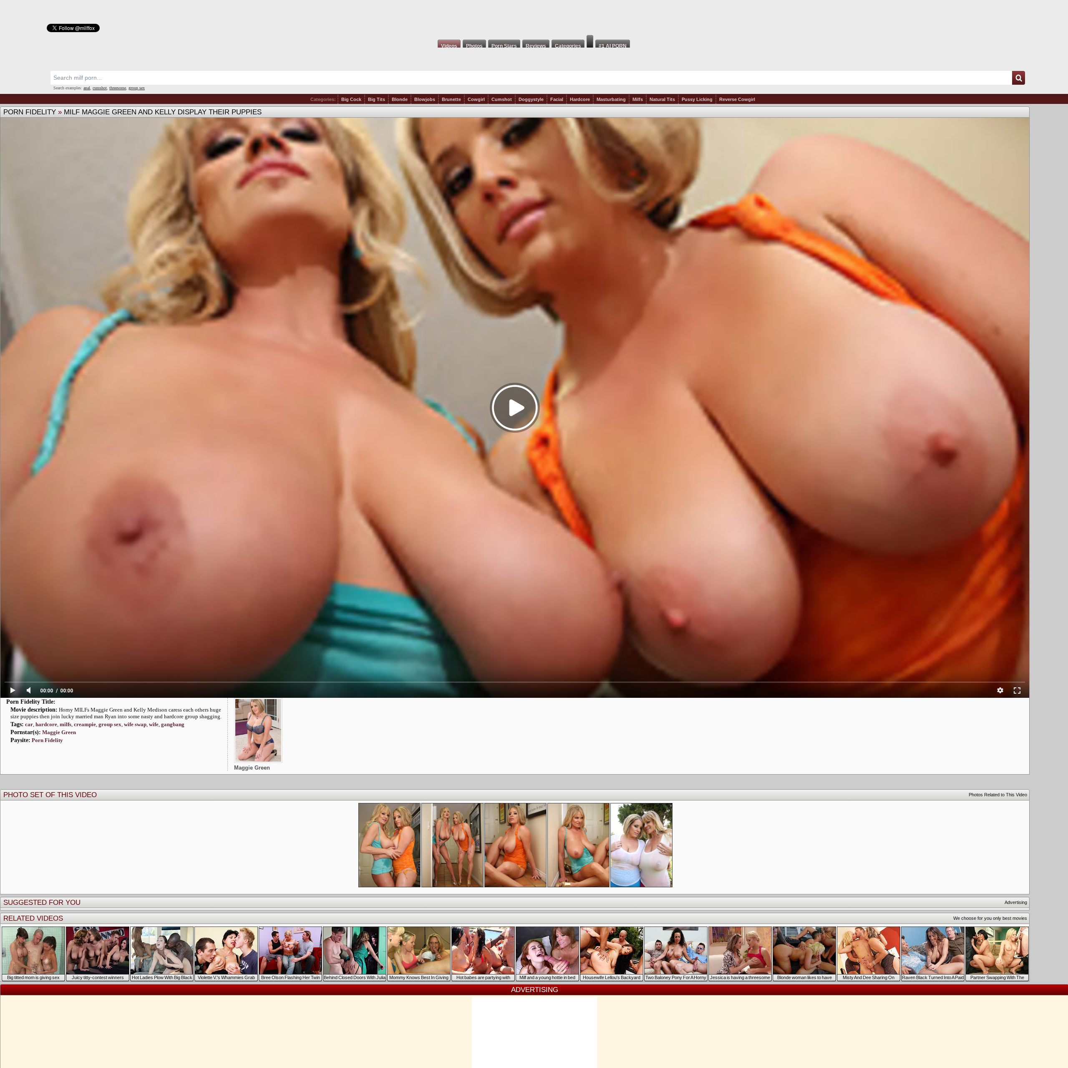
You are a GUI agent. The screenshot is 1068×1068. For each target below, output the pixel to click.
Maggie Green (59, 732)
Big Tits (376, 99)
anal (86, 88)
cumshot (100, 88)
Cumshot (501, 99)
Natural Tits (662, 99)
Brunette (451, 99)
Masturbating (611, 99)
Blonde (400, 99)
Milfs (637, 99)
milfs (65, 724)
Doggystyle (531, 99)
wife (154, 724)
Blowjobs (424, 99)
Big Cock (351, 99)
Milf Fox (534, 17)
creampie (85, 724)
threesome (117, 88)
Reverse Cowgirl (737, 99)
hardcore (46, 724)
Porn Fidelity (29, 112)
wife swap (135, 724)
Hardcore (580, 99)
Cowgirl (476, 99)
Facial (556, 99)
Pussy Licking (697, 99)
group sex (136, 88)
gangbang (172, 724)
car (29, 724)
